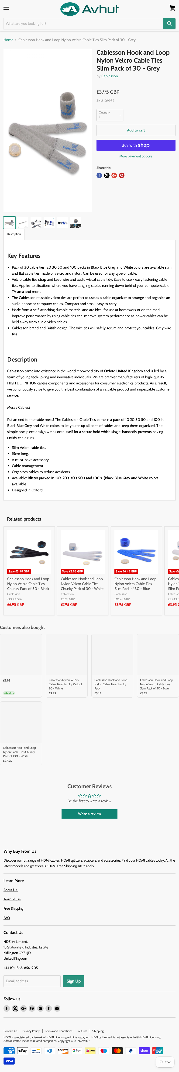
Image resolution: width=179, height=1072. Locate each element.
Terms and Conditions (58, 1031)
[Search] (169, 23)
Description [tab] (14, 234)
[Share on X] (107, 175)
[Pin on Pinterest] (121, 175)
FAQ (6, 918)
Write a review (89, 814)
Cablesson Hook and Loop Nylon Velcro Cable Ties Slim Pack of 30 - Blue (135, 584)
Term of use (12, 899)
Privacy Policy (31, 1031)
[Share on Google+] (114, 175)
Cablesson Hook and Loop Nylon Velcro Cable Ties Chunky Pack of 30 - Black (28, 584)
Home (8, 40)
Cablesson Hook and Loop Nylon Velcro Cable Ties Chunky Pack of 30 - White (82, 584)
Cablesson (109, 76)
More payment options (135, 156)
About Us (10, 890)
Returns (82, 1031)
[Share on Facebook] (99, 175)
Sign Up (74, 981)
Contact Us (10, 1031)
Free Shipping (13, 908)
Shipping (97, 1031)
